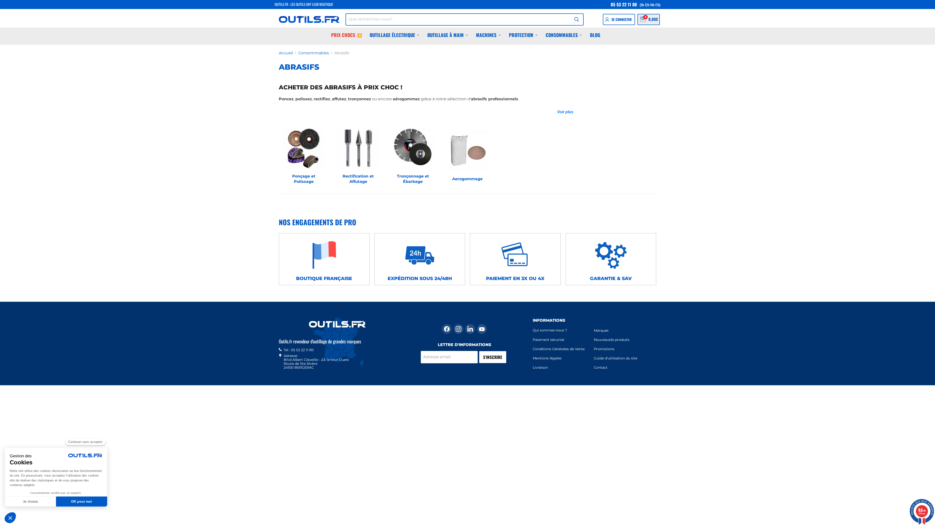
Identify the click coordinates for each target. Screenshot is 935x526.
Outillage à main (445, 34)
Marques (601, 330)
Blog (595, 34)
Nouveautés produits (611, 340)
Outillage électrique (392, 34)
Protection (521, 34)
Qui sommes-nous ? (550, 330)
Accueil (286, 53)
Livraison (540, 367)
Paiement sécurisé (548, 340)
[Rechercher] (576, 19)
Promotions (604, 349)
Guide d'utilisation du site (615, 358)
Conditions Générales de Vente (559, 349)
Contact (601, 367)
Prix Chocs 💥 (346, 34)
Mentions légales (547, 358)
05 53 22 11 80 (624, 4)
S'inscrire (492, 357)
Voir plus (565, 112)
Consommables (562, 34)
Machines (486, 34)
